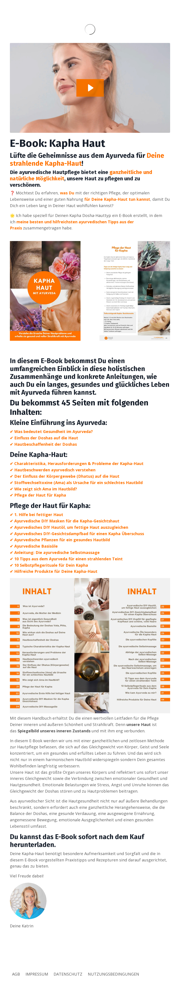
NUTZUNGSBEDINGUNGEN (113, 974)
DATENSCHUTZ (68, 974)
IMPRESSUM (36, 974)
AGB (16, 974)
